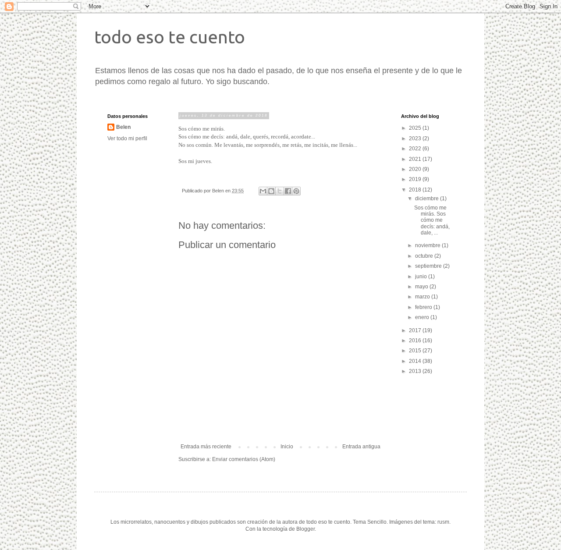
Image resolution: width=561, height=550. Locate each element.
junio (421, 276)
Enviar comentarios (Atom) (243, 459)
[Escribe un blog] (271, 191)
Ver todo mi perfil (127, 138)
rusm (443, 522)
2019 (416, 179)
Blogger (305, 529)
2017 (416, 330)
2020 (416, 169)
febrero (424, 307)
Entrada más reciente (206, 447)
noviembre (428, 245)
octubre (424, 256)
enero (422, 317)
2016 (416, 340)
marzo (423, 297)
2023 (416, 138)
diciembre (427, 198)
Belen (123, 127)
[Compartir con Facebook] (288, 191)
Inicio (286, 447)
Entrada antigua (361, 447)
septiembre (429, 266)
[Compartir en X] (279, 191)
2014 (416, 361)
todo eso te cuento (169, 37)
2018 (416, 190)
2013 (416, 371)
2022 (416, 148)
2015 (416, 351)
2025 (416, 128)
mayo (422, 287)
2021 (416, 159)
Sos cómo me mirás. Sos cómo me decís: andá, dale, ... (432, 220)
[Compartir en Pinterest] (296, 191)
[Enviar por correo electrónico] (263, 191)
